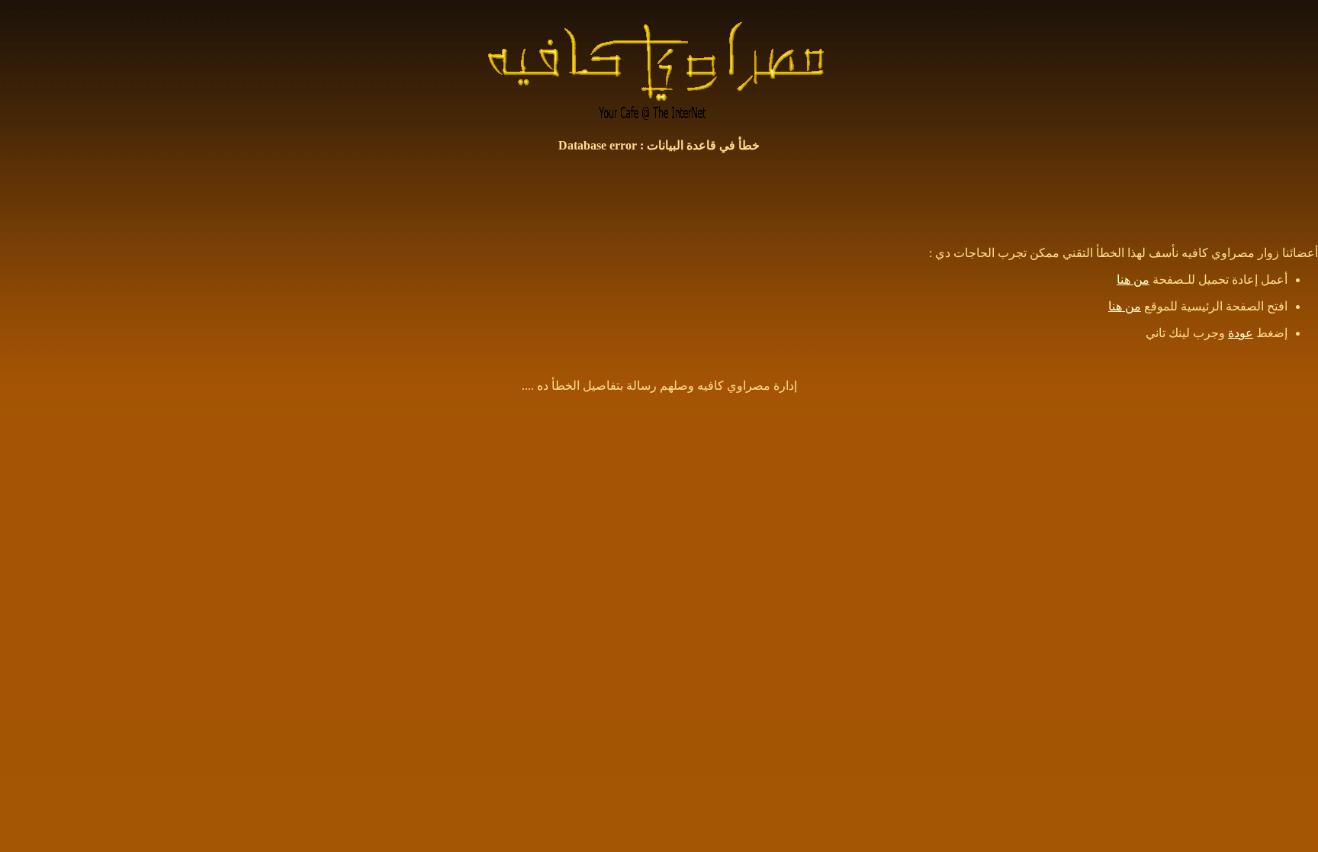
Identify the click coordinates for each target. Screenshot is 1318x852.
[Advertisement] (659, 199)
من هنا (1133, 279)
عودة (1240, 332)
